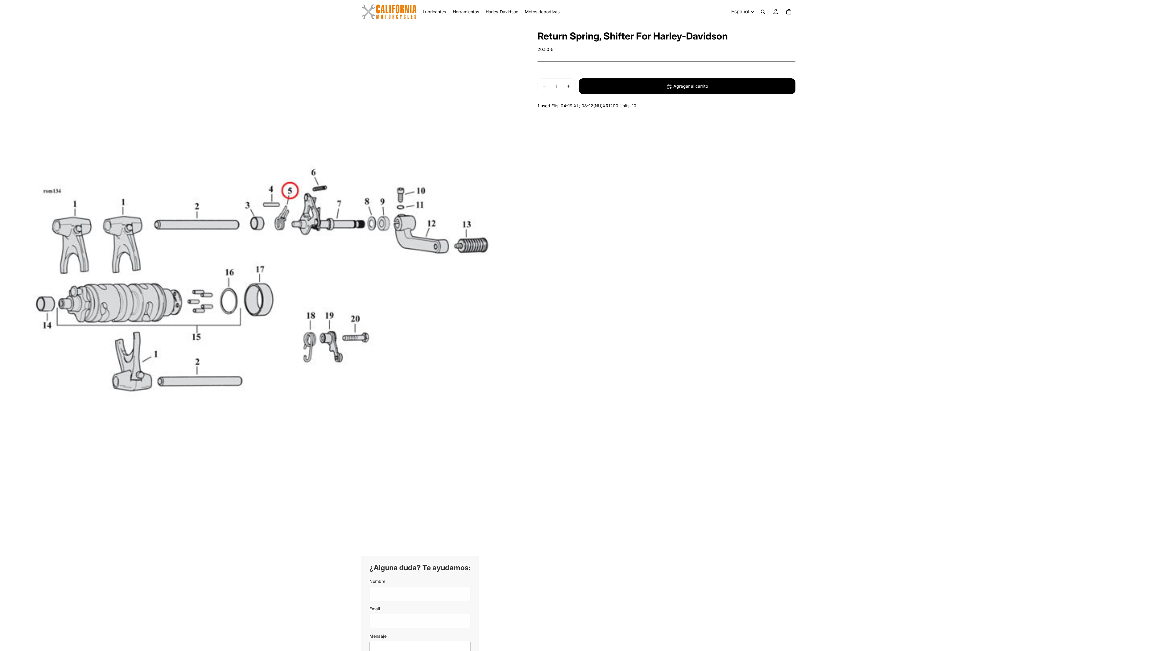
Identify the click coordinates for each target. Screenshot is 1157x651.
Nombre (377, 581)
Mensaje (378, 636)
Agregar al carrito (690, 86)
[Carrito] (788, 11)
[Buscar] (763, 11)
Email (374, 608)
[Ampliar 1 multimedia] (261, 285)
